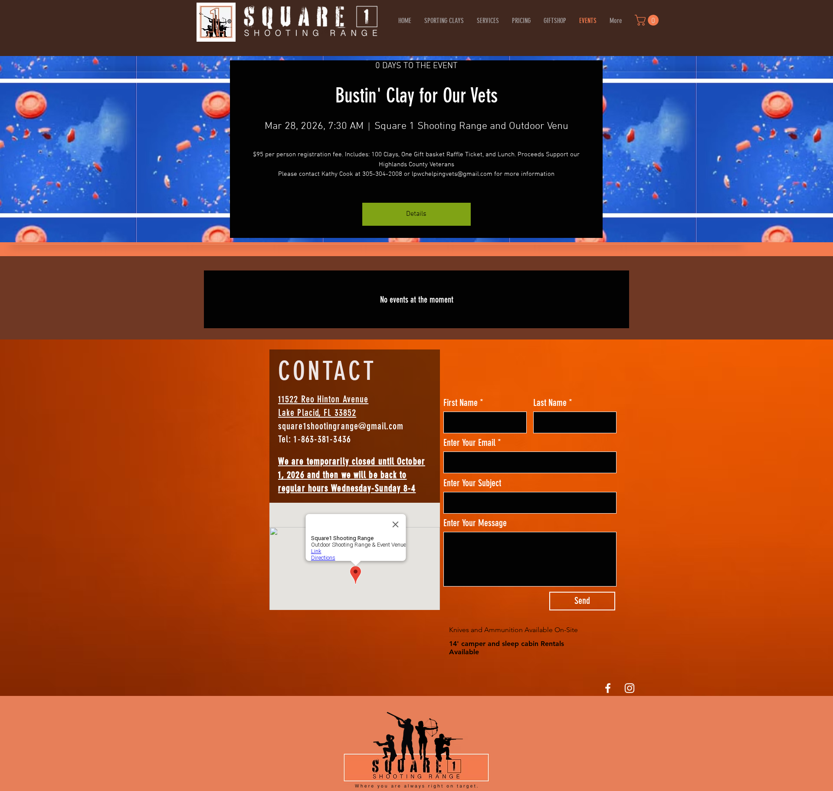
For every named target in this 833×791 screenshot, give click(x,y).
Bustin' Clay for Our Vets (416, 96)
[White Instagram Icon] (629, 688)
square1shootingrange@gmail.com (340, 426)
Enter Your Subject (472, 483)
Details (416, 214)
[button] (648, 20)
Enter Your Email (469, 443)
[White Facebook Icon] (607, 688)
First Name (460, 403)
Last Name (550, 403)
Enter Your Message (475, 523)
